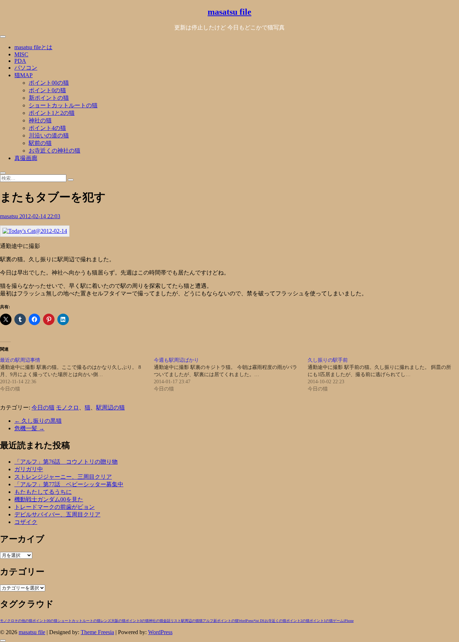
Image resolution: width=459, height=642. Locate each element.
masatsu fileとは (33, 47)
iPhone (349, 621)
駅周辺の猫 (110, 407)
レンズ (105, 621)
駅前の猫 (40, 143)
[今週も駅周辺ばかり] (231, 375)
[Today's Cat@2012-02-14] (35, 231)
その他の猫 (23, 621)
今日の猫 (43, 407)
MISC (21, 54)
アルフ (208, 621)
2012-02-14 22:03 (39, 216)
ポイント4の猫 (47, 128)
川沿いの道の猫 (49, 135)
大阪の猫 (118, 621)
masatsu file (229, 12)
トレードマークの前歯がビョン (54, 507)
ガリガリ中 (28, 469)
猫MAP (23, 75)
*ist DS (259, 621)
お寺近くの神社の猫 (54, 150)
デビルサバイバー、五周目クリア (57, 514)
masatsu (9, 216)
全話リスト (172, 621)
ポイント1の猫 (321, 621)
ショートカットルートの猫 (63, 105)
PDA (20, 61)
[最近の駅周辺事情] (77, 375)
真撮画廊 (25, 158)
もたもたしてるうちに (43, 492)
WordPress (246, 621)
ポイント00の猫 (49, 83)
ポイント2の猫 (297, 621)
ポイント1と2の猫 (52, 113)
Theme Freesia (97, 632)
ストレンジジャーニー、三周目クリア (63, 477)
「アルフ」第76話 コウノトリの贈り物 (66, 462)
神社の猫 (40, 120)
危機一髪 (29, 428)
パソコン (25, 68)
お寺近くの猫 (275, 621)
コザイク (25, 522)
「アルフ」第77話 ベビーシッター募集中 (68, 484)
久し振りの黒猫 (38, 421)
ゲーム (338, 621)
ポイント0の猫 (47, 90)
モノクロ (67, 407)
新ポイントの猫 (49, 98)
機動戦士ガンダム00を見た (48, 499)
